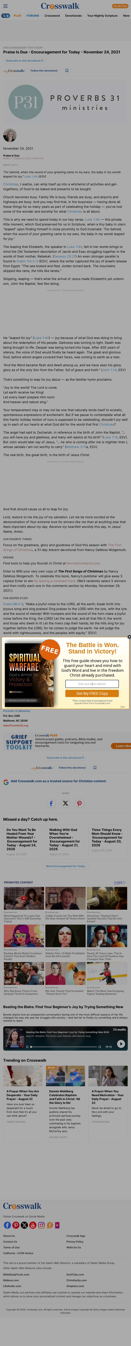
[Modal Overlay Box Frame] (65, 673)
